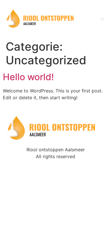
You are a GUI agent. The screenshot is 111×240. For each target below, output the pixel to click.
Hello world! (28, 76)
